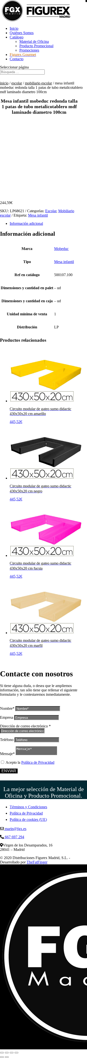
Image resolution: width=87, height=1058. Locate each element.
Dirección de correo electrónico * (25, 726)
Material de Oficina (34, 41)
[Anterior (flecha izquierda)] (2, 1057)
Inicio (14, 28)
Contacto (16, 59)
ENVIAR (8, 771)
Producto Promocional (36, 46)
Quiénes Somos (22, 33)
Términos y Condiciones (28, 807)
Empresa (6, 717)
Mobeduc (61, 249)
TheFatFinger (37, 862)
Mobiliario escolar (38, 83)
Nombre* (7, 708)
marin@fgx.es (15, 829)
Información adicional (26, 223)
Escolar (16, 83)
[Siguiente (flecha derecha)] (7, 1057)
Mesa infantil (38, 215)
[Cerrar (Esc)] (16, 1052)
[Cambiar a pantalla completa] (7, 1052)
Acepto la (30, 762)
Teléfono (7, 740)
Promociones (29, 50)
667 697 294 (14, 837)
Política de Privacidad (37, 762)
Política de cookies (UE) (28, 819)
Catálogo (16, 37)
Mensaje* (7, 754)
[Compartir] (12, 1052)
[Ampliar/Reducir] (2, 1052)
